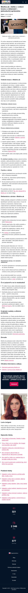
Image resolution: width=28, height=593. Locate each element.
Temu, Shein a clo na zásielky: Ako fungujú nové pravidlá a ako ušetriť (13, 444)
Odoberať (14, 384)
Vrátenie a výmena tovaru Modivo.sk (12, 369)
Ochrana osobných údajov (14, 567)
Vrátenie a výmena (20, 137)
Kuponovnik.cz (14, 553)
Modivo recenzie (9, 360)
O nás (14, 574)
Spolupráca (14, 570)
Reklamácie (8, 222)
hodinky (6, 232)
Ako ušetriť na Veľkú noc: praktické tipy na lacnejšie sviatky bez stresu (13, 458)
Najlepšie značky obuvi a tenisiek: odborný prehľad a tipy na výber (13, 479)
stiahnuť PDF (11, 151)
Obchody (14, 561)
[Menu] (25, 2)
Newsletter (14, 577)
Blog (14, 557)
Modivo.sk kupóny (7, 306)
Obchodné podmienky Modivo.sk (11, 367)
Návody (14, 564)
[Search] (23, 2)
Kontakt (14, 580)
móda (13, 279)
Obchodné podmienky (19, 334)
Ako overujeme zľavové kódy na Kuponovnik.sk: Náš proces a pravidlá (12, 453)
